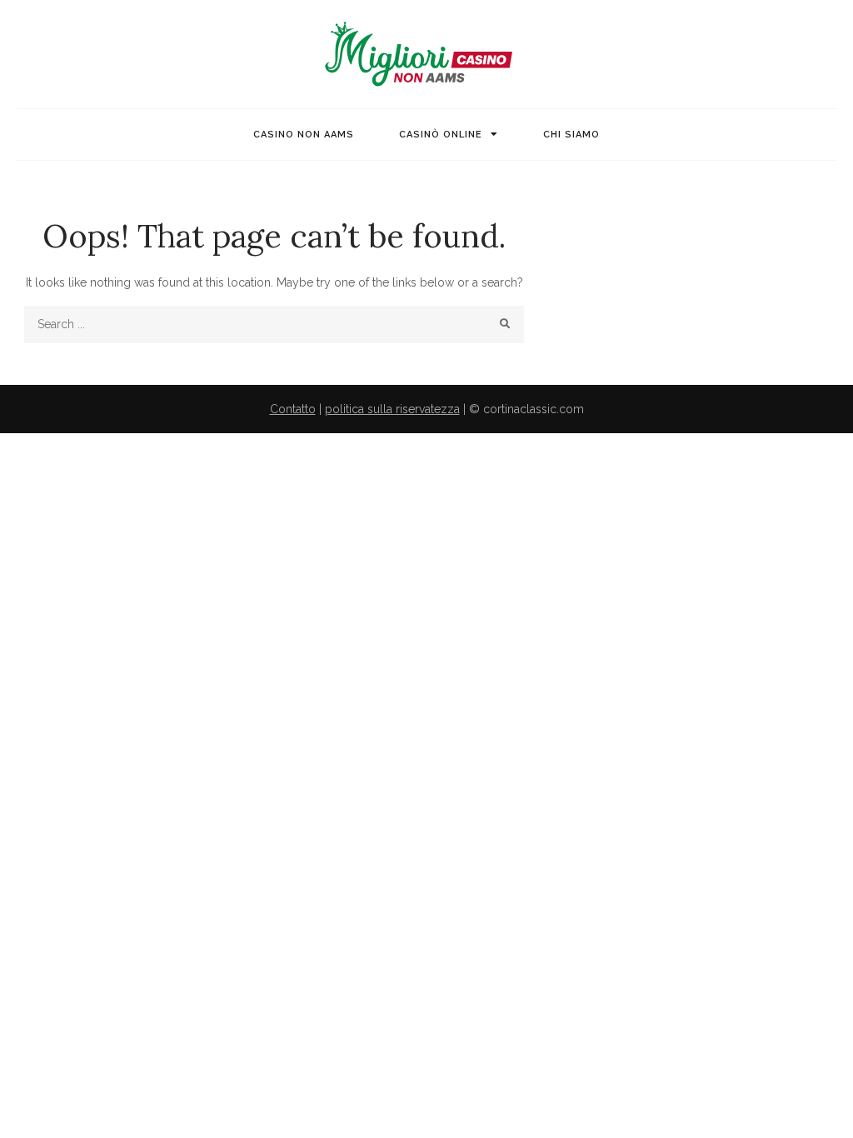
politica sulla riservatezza (392, 409)
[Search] (505, 324)
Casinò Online (440, 134)
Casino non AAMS (303, 134)
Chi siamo (571, 134)
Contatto (293, 409)
